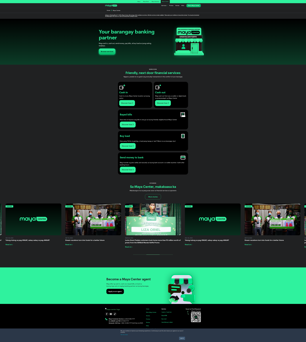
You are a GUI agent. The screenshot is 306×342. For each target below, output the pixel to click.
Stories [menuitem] (148, 316)
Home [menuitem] (147, 309)
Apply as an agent (115, 291)
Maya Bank (146, 1)
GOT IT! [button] (182, 338)
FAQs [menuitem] (147, 326)
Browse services (107, 51)
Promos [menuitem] (148, 319)
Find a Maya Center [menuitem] (151, 312)
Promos (171, 5)
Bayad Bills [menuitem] (164, 315)
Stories (177, 5)
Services (163, 5)
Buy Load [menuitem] (164, 319)
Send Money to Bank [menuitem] (167, 322)
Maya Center (165, 1)
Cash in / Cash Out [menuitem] (166, 312)
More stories (153, 197)
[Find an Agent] (196, 317)
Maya (138, 1)
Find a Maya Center (193, 5)
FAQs (182, 5)
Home (108, 10)
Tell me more (124, 334)
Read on (9, 244)
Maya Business (155, 1)
